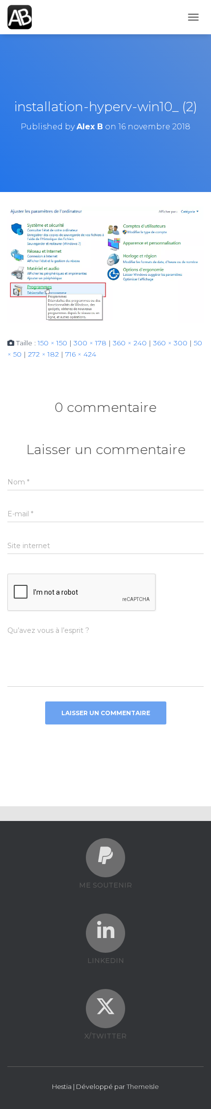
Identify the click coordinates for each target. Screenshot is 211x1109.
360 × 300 (170, 342)
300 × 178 (90, 342)
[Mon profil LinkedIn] (105, 930)
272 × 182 (43, 354)
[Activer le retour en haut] (191, 1089)
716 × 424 (80, 354)
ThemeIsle (143, 1086)
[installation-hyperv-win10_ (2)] (105, 264)
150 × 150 (52, 342)
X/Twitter (105, 1036)
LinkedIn (105, 960)
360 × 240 (130, 342)
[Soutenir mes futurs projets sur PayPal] (105, 855)
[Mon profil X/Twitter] (105, 1006)
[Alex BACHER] (23, 17)
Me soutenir (105, 885)
